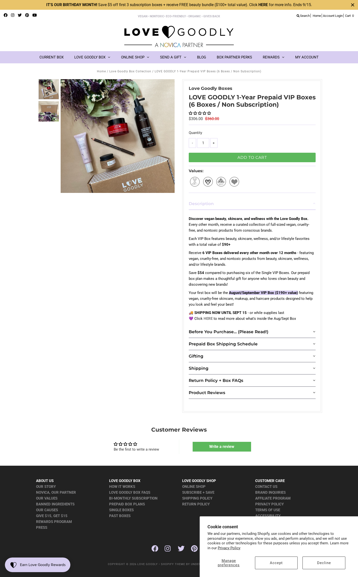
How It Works (122, 486)
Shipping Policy (197, 498)
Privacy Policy (229, 548)
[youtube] (34, 15)
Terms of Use (267, 510)
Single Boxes (121, 510)
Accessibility (268, 516)
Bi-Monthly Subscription (133, 498)
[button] (200, 113)
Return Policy (196, 504)
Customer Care (270, 481)
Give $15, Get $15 (51, 516)
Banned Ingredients (55, 504)
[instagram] (12, 15)
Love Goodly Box (89, 57)
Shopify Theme (173, 564)
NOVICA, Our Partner (56, 492)
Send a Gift (170, 57)
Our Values (46, 498)
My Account (307, 57)
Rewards (271, 57)
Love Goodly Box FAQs (129, 492)
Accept (276, 563)
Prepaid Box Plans (127, 504)
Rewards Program (54, 522)
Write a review (221, 446)
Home (101, 71)
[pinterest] (27, 15)
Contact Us (266, 486)
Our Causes (47, 510)
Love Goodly (147, 564)
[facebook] (6, 15)
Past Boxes (120, 516)
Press (41, 527)
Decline (324, 563)
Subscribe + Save (198, 492)
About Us (45, 481)
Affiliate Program (273, 498)
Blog (201, 57)
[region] (179, 5)
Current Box (51, 57)
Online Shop (132, 57)
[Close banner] (353, 5)
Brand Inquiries (270, 492)
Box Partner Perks (234, 57)
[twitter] (20, 15)
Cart (349, 16)
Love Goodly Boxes (210, 88)
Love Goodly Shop (199, 481)
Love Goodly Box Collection (130, 71)
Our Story (46, 486)
